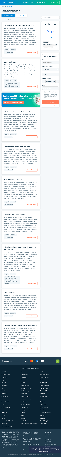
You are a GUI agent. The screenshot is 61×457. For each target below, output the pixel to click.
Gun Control (43, 404)
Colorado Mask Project (7, 421)
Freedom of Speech (25, 385)
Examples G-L (5, 393)
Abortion (42, 399)
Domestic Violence (25, 404)
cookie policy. (45, 451)
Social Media (5, 396)
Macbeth (42, 371)
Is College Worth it (25, 410)
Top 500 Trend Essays (7, 426)
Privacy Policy (48, 439)
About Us (47, 434)
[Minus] (43, 81)
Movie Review (43, 396)
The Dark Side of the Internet (14, 214)
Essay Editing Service (45, 421)
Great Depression (6, 407)
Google (50, 38)
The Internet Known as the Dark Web (17, 112)
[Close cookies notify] (59, 450)
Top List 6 (42, 418)
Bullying (3, 380)
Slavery (3, 388)
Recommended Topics (45, 412)
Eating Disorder (44, 407)
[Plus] (57, 81)
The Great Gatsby (44, 374)
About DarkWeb (9, 293)
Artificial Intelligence (26, 399)
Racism (22, 371)
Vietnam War (24, 377)
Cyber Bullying (43, 410)
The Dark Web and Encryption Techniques (19, 25)
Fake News (23, 401)
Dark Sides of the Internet (13, 179)
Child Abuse (4, 377)
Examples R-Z (43, 393)
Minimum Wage (44, 388)
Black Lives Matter (44, 377)
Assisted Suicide (25, 407)
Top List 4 (4, 418)
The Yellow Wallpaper (26, 391)
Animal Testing (43, 382)
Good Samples (43, 423)
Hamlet (22, 380)
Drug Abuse (4, 412)
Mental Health (5, 399)
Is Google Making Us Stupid (50, 44)
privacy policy (54, 94)
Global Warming (5, 371)
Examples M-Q (24, 393)
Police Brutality (24, 374)
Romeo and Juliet (6, 374)
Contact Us (48, 432)
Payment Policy (49, 441)
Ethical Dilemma (5, 401)
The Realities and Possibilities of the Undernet (20, 326)
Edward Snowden (47, 47)
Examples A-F (43, 391)
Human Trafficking (44, 385)
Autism (3, 410)
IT (5, 6)
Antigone (42, 401)
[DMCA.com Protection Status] (57, 361)
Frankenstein (43, 380)
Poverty (23, 382)
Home (3, 6)
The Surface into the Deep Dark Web (17, 147)
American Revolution (26, 388)
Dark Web (45, 42)
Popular (23, 412)
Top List (3, 415)
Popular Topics (24, 421)
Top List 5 (23, 418)
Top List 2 (23, 415)
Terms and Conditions (50, 444)
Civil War (4, 382)
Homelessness (5, 391)
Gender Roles (5, 385)
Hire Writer (54, 2)
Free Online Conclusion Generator (29, 423)
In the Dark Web (10, 62)
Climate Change (25, 396)
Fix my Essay (5, 423)
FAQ (46, 437)
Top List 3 (42, 415)
